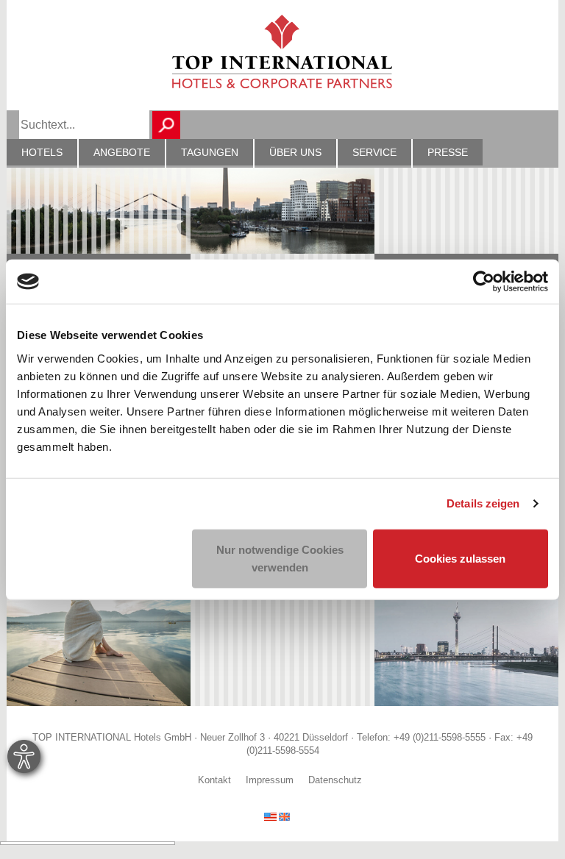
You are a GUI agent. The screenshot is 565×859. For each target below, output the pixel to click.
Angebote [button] (121, 152)
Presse (447, 152)
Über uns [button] (295, 152)
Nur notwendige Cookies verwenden (280, 558)
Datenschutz (335, 780)
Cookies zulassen (460, 558)
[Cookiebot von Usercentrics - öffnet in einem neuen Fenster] (483, 282)
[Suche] (166, 125)
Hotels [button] (42, 152)
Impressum (270, 780)
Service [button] (374, 152)
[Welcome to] (277, 815)
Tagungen (209, 152)
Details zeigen (483, 503)
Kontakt (214, 780)
